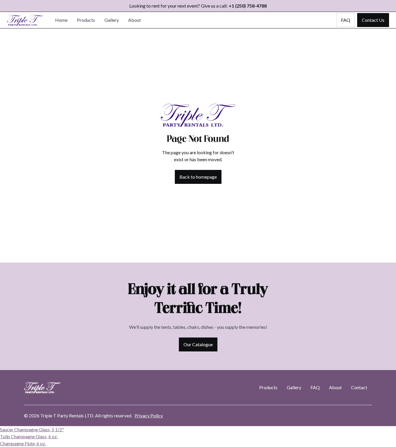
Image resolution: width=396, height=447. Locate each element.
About (134, 20)
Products (86, 20)
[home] (25, 20)
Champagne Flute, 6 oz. (23, 443)
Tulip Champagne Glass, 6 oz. (29, 436)
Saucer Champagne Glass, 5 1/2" (32, 429)
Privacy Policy (149, 415)
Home (61, 20)
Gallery (111, 20)
